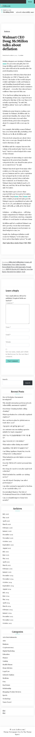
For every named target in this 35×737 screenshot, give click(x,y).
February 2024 (8, 610)
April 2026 (6, 521)
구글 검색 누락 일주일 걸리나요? (13, 426)
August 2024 (7, 589)
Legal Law (6, 671)
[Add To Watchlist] (5, 63)
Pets (4, 682)
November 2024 (8, 579)
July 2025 (6, 552)
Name (8, 327)
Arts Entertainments (10, 637)
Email (8, 335)
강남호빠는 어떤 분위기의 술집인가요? (15, 448)
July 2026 (6, 514)
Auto (4, 641)
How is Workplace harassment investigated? (13, 398)
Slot (4, 711)
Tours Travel (7, 702)
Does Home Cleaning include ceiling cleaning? (15, 410)
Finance (5, 658)
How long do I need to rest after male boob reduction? (17, 470)
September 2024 (8, 586)
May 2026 (6, 517)
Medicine (6, 678)
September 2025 (8, 545)
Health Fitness (7, 664)
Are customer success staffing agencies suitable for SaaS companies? (16, 430)
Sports (5, 695)
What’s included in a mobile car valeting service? (16, 476)
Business (7, 31)
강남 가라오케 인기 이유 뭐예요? (13, 441)
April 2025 (6, 562)
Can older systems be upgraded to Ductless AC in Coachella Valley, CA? (17, 487)
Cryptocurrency (8, 647)
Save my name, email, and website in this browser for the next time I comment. (17, 354)
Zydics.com (20, 729)
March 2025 (7, 565)
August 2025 (7, 548)
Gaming (5, 661)
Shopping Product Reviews (12, 692)
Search (5, 379)
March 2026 (7, 524)
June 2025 (6, 555)
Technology (7, 699)
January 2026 (7, 531)
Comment (10, 303)
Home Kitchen (7, 668)
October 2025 (7, 541)
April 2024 (6, 603)
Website (8, 342)
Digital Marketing (9, 651)
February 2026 (8, 528)
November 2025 (8, 538)
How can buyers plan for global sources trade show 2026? (16, 421)
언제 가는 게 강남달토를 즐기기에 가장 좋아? (16, 436)
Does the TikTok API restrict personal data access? (17, 464)
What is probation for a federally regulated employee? (17, 415)
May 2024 (6, 599)
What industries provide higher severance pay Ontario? (17, 458)
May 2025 (6, 558)
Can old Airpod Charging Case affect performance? (15, 481)
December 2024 (8, 575)
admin (21, 55)
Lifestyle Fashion (8, 675)
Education (6, 654)
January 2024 (7, 613)
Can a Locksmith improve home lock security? (15, 499)
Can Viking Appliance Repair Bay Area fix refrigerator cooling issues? (16, 452)
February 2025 (7, 569)
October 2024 (7, 582)
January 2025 (7, 572)
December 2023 (8, 616)
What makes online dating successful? (15, 444)
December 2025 (8, 535)
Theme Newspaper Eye (12, 732)
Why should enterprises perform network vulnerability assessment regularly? (17, 404)
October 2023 (7, 623)
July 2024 (6, 593)
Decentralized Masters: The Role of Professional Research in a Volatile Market (17, 493)
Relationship (7, 688)
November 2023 (8, 620)
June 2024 (6, 596)
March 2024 (7, 606)
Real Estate (6, 685)
